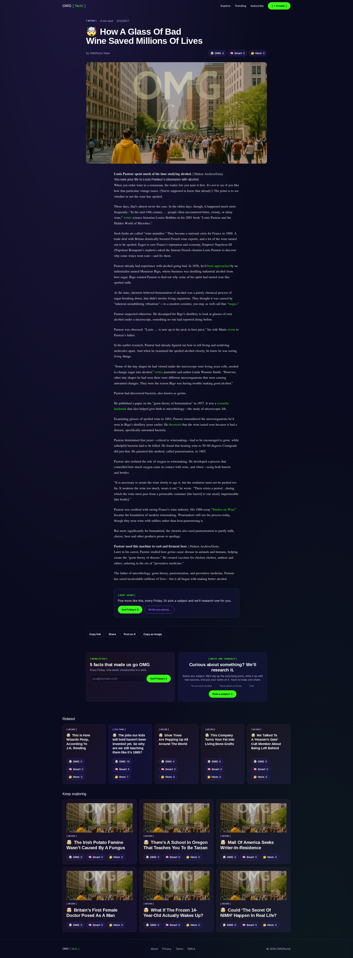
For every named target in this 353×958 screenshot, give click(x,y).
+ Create (279, 5)
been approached (218, 265)
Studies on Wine (224, 509)
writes (128, 217)
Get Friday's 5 (130, 609)
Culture (119, 729)
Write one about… (159, 609)
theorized (175, 424)
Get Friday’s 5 (158, 678)
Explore (225, 5)
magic (233, 303)
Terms (179, 948)
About (154, 948)
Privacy (166, 948)
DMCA (191, 948)
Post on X (130, 634)
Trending (240, 5)
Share (112, 634)
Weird (91, 21)
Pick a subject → (223, 693)
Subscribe (257, 5)
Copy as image (152, 634)
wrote (231, 329)
